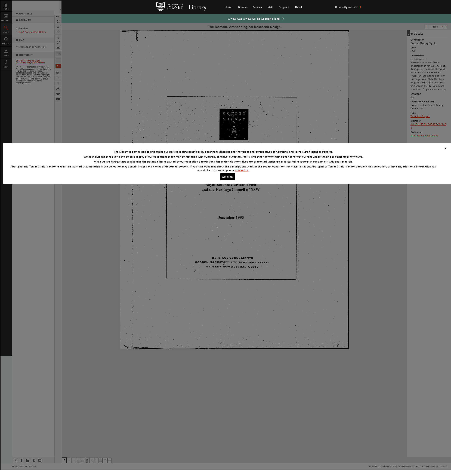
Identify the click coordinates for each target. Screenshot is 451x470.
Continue (227, 176)
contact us (241, 170)
